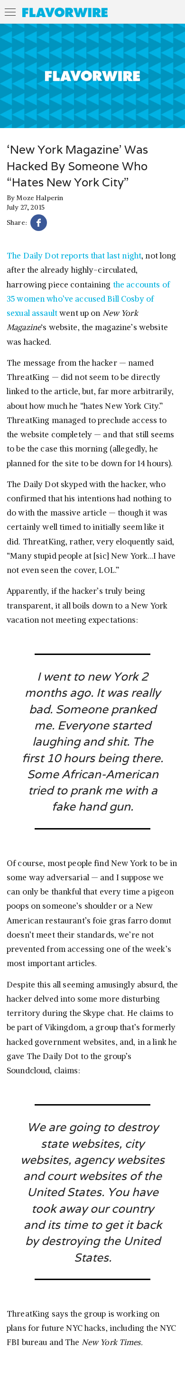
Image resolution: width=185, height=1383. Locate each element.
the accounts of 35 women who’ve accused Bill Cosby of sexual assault (88, 298)
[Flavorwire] (65, 12)
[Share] (38, 224)
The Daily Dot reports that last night (74, 255)
